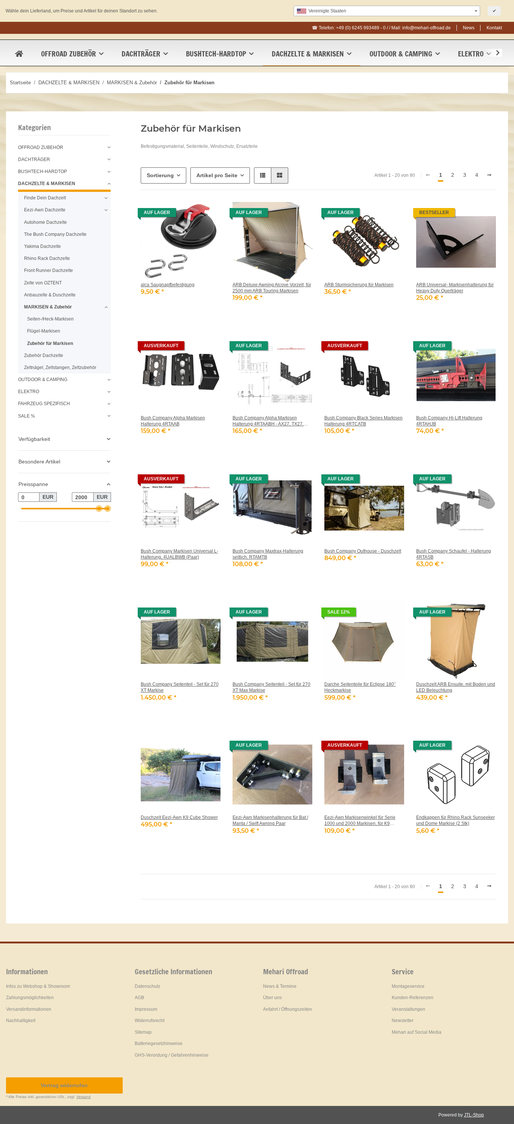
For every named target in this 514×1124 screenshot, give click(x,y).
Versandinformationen (28, 1009)
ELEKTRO (28, 391)
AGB (139, 997)
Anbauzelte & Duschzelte (50, 295)
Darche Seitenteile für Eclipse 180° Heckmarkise (360, 687)
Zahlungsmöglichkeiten (30, 997)
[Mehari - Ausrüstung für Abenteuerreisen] (19, 54)
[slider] (98, 508)
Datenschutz (147, 986)
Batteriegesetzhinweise (158, 1043)
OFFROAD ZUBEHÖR (40, 147)
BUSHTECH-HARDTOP (42, 171)
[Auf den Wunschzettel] (207, 215)
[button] (493, 53)
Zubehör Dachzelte (43, 355)
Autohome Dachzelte (45, 222)
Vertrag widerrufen (64, 1085)
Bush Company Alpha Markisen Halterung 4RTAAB (173, 421)
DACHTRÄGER (34, 159)
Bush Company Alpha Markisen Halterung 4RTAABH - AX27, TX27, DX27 (268, 421)
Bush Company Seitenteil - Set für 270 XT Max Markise (271, 687)
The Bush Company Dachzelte (55, 234)
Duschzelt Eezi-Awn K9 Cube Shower (179, 817)
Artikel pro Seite (216, 175)
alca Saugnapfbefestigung (168, 284)
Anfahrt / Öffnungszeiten (287, 1009)
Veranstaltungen (408, 1009)
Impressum (146, 1009)
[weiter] (489, 175)
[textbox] (387, 11)
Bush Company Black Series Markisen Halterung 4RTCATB (363, 421)
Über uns (272, 997)
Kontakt (494, 27)
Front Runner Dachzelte (48, 270)
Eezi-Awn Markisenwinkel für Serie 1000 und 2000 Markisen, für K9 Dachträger (359, 820)
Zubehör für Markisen (50, 343)
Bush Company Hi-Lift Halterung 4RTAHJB (449, 421)
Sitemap (143, 1032)
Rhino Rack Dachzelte (47, 258)
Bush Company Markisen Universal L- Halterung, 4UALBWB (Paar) (179, 554)
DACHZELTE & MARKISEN (46, 183)
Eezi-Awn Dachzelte (44, 210)
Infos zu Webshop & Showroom (38, 986)
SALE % (26, 416)
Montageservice (408, 986)
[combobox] (386, 11)
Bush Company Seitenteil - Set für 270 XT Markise (180, 687)
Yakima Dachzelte (42, 246)
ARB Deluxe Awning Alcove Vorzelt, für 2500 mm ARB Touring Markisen (272, 287)
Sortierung (160, 175)
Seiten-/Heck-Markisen (50, 319)
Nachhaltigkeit (20, 1020)
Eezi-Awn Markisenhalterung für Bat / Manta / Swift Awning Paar (270, 820)
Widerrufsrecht (149, 1020)
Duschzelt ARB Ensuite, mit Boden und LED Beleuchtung (455, 687)
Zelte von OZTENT (43, 283)
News (468, 27)
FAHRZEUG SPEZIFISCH (44, 403)
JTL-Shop (474, 1115)
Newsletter (403, 1020)
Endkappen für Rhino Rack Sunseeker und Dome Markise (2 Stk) (455, 820)
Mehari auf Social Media (416, 1032)
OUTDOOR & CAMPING (42, 379)
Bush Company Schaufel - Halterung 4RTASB (453, 554)
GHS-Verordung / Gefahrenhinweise (171, 1055)
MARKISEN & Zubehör (48, 307)
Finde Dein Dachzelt (45, 197)
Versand (83, 1097)
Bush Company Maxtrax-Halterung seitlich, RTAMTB (268, 554)
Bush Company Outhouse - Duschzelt (362, 551)
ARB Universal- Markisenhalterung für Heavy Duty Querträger (455, 287)
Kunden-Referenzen (412, 997)
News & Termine (280, 986)
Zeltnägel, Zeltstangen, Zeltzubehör (60, 367)
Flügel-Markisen (43, 331)
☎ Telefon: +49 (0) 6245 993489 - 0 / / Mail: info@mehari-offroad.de (381, 27)
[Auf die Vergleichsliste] (188, 215)
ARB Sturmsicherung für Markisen (359, 284)
